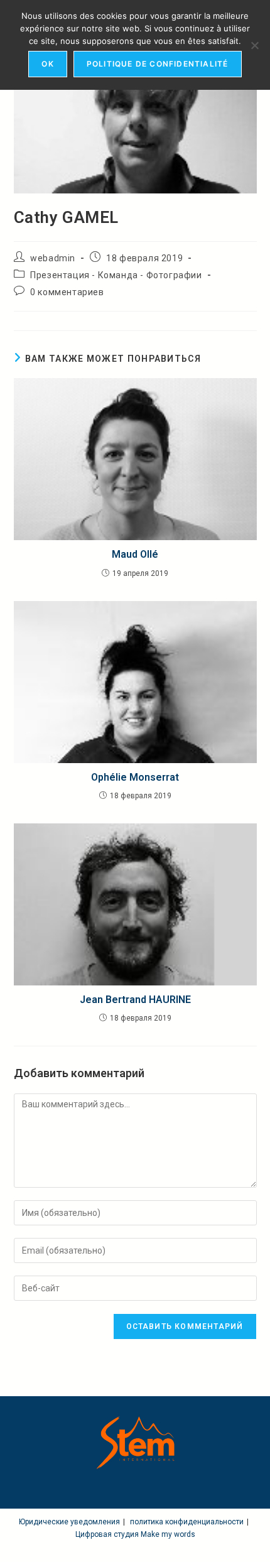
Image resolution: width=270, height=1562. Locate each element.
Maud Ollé (135, 554)
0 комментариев (67, 292)
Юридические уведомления (69, 1521)
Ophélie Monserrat (135, 777)
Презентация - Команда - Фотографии (116, 275)
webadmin (52, 258)
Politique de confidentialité (158, 63)
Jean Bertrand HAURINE (135, 1000)
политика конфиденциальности (187, 1521)
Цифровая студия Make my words (135, 1534)
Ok (47, 63)
